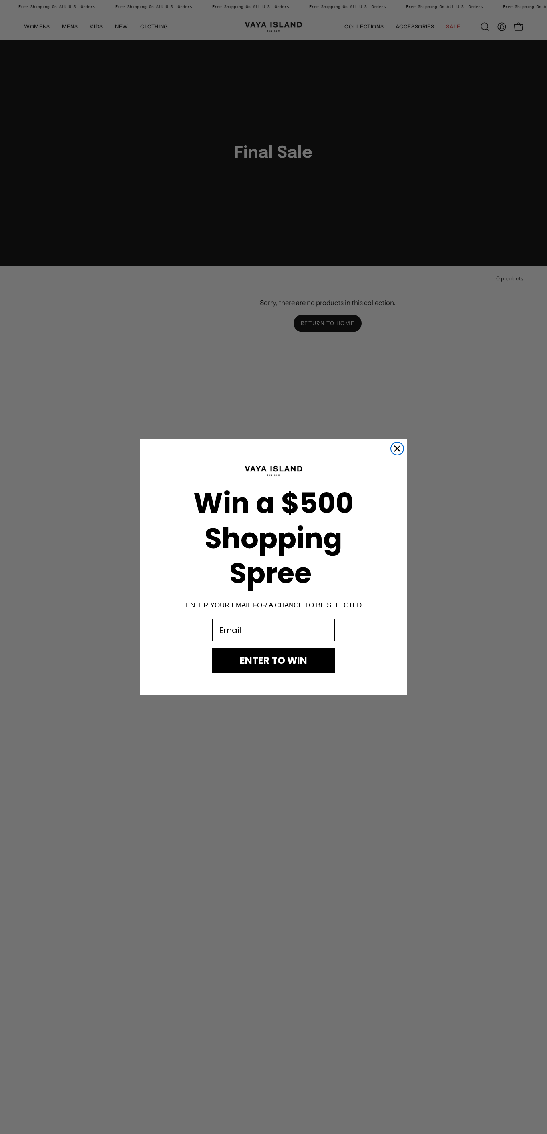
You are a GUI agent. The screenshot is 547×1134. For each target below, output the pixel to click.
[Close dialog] (397, 448)
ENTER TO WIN (273, 660)
